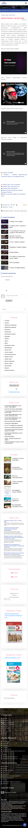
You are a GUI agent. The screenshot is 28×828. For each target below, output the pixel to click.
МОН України (6, 741)
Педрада (5, 745)
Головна (3, 15)
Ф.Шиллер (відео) (9, 436)
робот (18, 211)
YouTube (15, 577)
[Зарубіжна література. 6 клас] (14, 672)
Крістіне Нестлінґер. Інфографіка (13, 409)
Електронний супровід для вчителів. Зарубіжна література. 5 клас (13, 615)
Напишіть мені (10, 792)
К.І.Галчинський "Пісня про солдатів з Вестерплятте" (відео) (17, 232)
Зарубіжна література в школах (11, 776)
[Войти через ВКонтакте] (6, 284)
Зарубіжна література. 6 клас (12, 658)
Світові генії (12, 15)
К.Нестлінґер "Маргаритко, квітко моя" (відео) (13, 433)
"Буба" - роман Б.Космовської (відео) (13, 439)
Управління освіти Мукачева (10, 758)
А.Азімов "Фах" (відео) (16, 221)
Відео (7, 15)
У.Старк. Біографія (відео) (17, 267)
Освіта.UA (5, 743)
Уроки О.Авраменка (8, 777)
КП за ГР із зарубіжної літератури (14, 425)
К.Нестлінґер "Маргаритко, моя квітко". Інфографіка (13, 406)
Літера (4, 779)
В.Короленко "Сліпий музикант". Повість (17, 469)
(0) (11, 207)
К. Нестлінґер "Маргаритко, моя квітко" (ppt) (13, 412)
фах (4, 211)
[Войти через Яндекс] (6, 288)
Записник (5, 731)
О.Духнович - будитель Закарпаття (12, 781)
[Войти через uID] (6, 282)
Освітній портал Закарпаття (10, 756)
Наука (11, 211)
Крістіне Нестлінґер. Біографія (13, 421)
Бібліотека (5, 726)
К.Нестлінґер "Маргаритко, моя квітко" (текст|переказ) (13, 418)
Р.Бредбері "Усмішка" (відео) (17, 247)
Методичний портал (8, 770)
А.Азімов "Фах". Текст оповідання (11, 184)
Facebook (15, 573)
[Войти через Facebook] (6, 286)
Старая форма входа (14, 392)
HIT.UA (5, 598)
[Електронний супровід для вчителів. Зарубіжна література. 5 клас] (14, 632)
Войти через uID (14, 385)
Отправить (9, 300)
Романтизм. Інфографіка (11, 423)
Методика (5, 720)
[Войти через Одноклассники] (6, 293)
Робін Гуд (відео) (14, 262)
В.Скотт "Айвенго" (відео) (17, 242)
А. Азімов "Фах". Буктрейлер (10, 188)
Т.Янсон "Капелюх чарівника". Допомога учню (17, 483)
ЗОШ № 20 (5, 783)
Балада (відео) (13, 252)
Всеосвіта (5, 766)
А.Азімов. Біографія (8, 172)
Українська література (8, 722)
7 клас (15, 211)
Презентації (6, 728)
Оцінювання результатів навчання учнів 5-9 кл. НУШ (14, 430)
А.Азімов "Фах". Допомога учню (11, 186)
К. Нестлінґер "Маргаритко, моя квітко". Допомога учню (13, 415)
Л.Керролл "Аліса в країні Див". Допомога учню (18, 460)
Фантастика (24, 211)
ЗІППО (4, 754)
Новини (5, 733)
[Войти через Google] (6, 290)
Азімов (7, 211)
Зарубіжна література (8, 724)
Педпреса (5, 747)
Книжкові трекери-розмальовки (13, 427)
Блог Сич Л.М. (6, 772)
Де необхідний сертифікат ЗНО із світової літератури (18, 506)
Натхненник (6, 774)
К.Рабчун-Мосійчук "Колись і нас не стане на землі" (14, 442)
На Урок (5, 768)
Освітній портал (7, 749)
